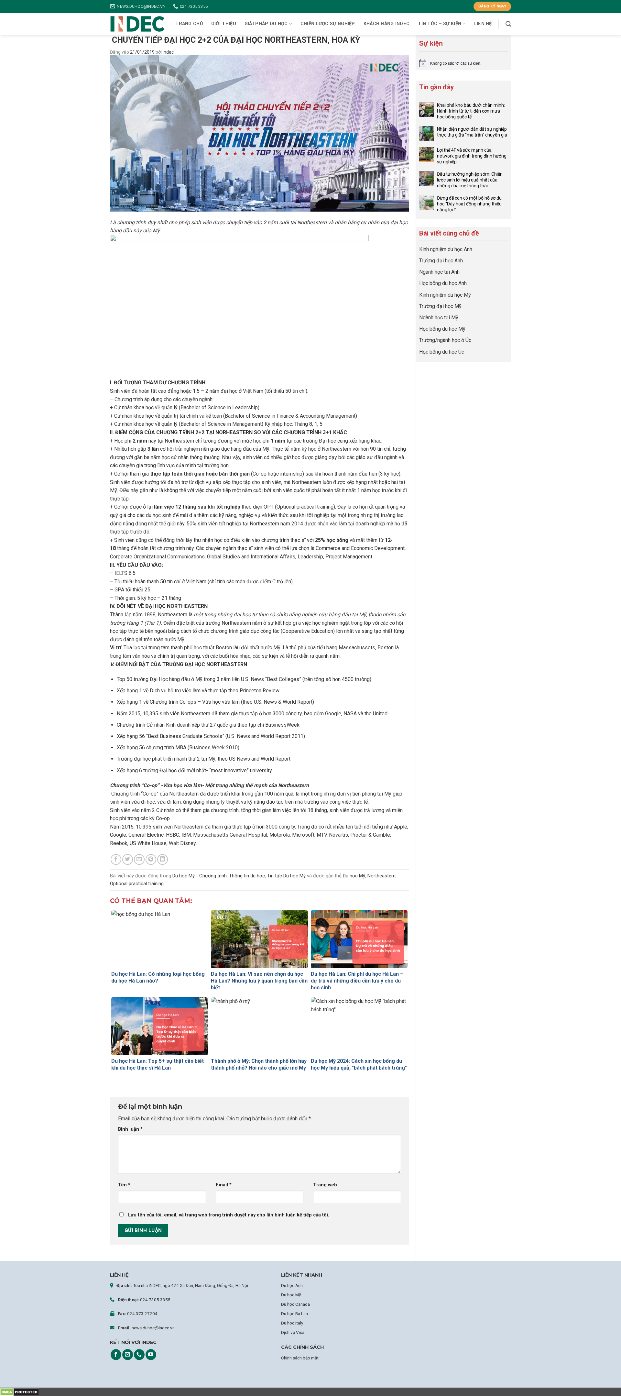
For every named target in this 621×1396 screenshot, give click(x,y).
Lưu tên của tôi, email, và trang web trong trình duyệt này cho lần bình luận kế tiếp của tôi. (228, 1215)
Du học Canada (295, 1304)
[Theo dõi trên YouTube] (151, 1354)
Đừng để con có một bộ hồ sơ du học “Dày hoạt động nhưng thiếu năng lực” (469, 203)
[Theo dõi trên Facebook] (116, 1354)
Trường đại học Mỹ (440, 306)
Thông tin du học (247, 876)
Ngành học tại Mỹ (438, 317)
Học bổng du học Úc (441, 352)
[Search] (508, 24)
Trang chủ (189, 24)
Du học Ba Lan (294, 1313)
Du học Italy (292, 1322)
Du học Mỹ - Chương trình (199, 876)
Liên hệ (483, 24)
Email (224, 1185)
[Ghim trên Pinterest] (151, 859)
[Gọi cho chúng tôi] (139, 1354)
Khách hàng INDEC (387, 24)
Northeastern (381, 876)
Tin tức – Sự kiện (439, 24)
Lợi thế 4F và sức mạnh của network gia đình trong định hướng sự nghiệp (472, 156)
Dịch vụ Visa (292, 1332)
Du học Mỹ (354, 876)
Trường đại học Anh (441, 261)
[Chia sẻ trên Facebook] (116, 859)
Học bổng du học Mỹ (442, 329)
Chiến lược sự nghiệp (327, 24)
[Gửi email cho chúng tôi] (127, 1354)
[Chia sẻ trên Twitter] (127, 859)
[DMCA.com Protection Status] (19, 1392)
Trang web (325, 1185)
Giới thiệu (223, 24)
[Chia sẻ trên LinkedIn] (162, 859)
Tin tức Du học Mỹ (286, 876)
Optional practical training (137, 883)
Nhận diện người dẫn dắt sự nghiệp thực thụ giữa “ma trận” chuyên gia (472, 131)
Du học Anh (292, 1285)
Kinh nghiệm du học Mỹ (445, 295)
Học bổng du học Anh (443, 283)
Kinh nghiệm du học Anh (445, 249)
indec (168, 52)
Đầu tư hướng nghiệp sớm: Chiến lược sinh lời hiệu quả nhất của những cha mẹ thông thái (470, 179)
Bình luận (130, 1129)
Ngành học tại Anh (439, 272)
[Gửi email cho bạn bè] (139, 859)
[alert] (463, 63)
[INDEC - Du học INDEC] (137, 24)
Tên (124, 1185)
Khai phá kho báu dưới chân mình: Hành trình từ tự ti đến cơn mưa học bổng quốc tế (471, 111)
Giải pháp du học (266, 24)
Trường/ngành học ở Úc (445, 340)
